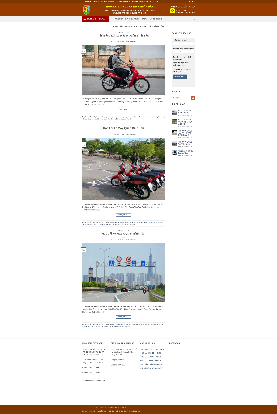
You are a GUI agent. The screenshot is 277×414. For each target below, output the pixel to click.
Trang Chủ (119, 19)
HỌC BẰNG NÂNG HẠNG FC (151, 364)
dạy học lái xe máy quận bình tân (144, 117)
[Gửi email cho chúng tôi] (194, 1)
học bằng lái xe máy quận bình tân (102, 119)
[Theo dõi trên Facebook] (188, 1)
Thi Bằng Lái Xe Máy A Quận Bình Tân (123, 35)
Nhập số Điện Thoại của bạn (183, 48)
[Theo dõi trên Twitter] (192, 1)
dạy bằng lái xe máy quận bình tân (122, 117)
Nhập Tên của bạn (180, 40)
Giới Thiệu (129, 19)
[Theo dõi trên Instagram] (190, 1)
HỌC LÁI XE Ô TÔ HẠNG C (151, 361)
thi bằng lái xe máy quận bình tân (124, 224)
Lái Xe (152, 19)
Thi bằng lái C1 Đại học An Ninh (185, 152)
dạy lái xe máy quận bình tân (143, 222)
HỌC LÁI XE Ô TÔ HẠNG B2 (151, 357)
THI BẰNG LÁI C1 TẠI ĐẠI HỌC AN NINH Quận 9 (185, 133)
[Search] (194, 19)
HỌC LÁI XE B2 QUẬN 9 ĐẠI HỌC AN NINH (185, 122)
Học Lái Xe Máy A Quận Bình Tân (123, 233)
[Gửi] (193, 98)
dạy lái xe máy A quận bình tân (121, 324)
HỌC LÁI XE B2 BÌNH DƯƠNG (184, 112)
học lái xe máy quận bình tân (123, 119)
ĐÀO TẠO (145, 19)
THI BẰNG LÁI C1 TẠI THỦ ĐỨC (185, 143)
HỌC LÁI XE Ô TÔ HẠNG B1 (151, 353)
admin (134, 41)
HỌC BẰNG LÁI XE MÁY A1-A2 (152, 349)
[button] (95, 19)
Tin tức (137, 19)
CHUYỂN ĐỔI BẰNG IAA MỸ (151, 368)
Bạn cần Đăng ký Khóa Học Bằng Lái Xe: (183, 58)
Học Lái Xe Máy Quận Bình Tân (123, 128)
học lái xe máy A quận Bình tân (101, 326)
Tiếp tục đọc (123, 109)
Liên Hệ (159, 19)
